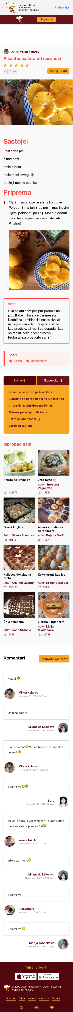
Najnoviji (20, 380)
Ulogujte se (46, 19)
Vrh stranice (35, 967)
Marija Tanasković (41, 943)
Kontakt (29, 989)
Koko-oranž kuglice (54, 567)
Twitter (22, 998)
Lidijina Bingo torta (54, 614)
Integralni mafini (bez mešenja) (30, 405)
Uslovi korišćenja (52, 986)
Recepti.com (7, 988)
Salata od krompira (19, 472)
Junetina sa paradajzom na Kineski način (36, 398)
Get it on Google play (48, 976)
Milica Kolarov (29, 51)
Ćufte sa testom (20, 425)
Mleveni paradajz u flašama (28, 412)
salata (18, 360)
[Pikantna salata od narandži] (39, 260)
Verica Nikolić (28, 840)
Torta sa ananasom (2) (24, 419)
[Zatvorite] (3, 7)
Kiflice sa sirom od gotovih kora (31, 392)
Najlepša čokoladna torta (19, 567)
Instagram (44, 998)
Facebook (11, 998)
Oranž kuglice (19, 520)
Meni (37, 1007)
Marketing (17, 989)
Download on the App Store (25, 976)
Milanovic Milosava (41, 726)
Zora (50, 800)
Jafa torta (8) (54, 472)
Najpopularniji (53, 380)
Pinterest (56, 998)
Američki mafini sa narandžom (54, 520)
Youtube (32, 998)
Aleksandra (27, 908)
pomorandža (39, 360)
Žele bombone (19, 614)
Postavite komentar (54, 659)
